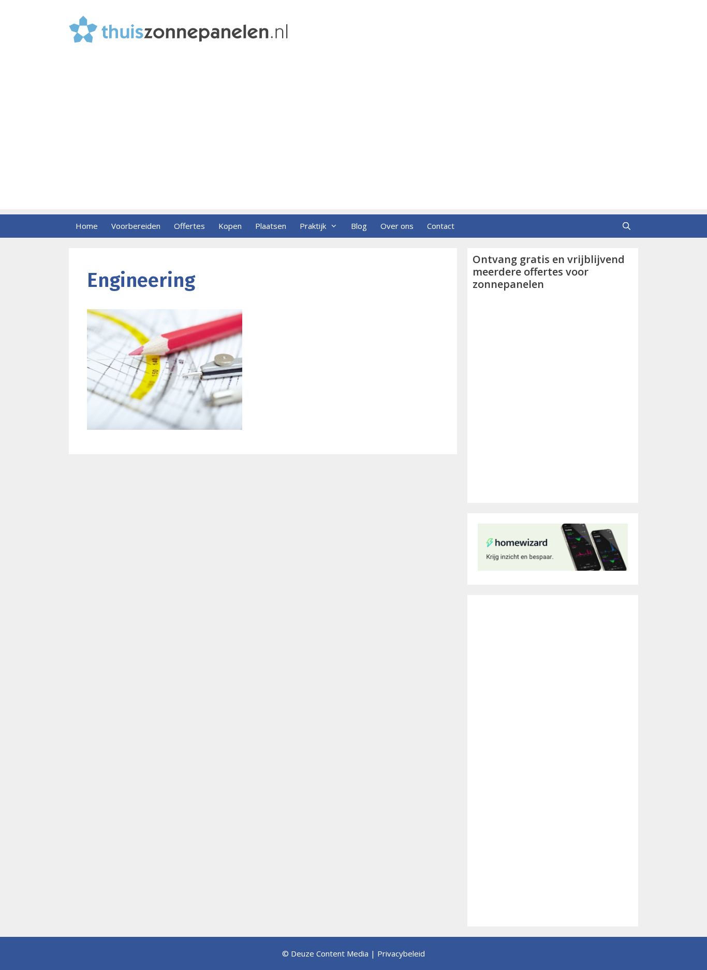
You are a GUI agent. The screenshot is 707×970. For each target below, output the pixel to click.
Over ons (397, 226)
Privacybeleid (401, 953)
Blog (359, 226)
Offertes (189, 226)
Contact (440, 226)
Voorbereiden (135, 226)
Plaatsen (270, 226)
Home (87, 226)
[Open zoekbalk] (626, 226)
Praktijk (313, 226)
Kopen (230, 226)
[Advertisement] (353, 136)
